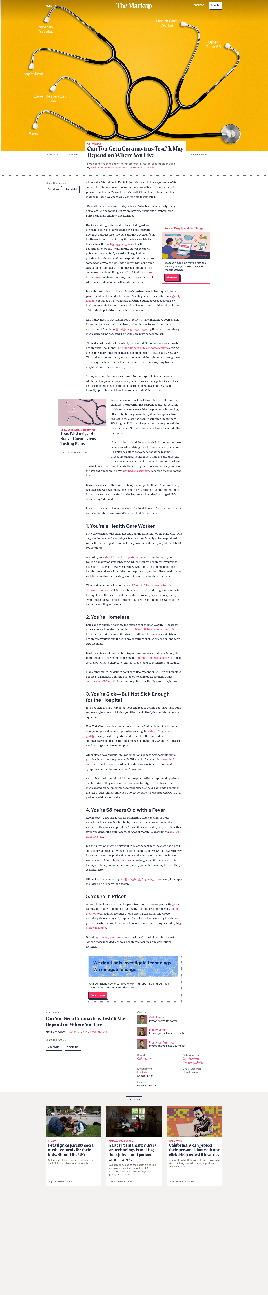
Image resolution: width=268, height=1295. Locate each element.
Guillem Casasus (197, 154)
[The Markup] (134, 5)
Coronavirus (94, 143)
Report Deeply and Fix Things (183, 228)
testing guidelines (121, 244)
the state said (124, 860)
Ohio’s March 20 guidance (140, 879)
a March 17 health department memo (125, 557)
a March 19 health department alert (154, 629)
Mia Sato (142, 1071)
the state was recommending (134, 329)
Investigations (98, 1031)
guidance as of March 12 (101, 681)
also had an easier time (137, 471)
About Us (198, 5)
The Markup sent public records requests (143, 348)
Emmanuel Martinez (144, 167)
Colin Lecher (99, 167)
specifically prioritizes (109, 937)
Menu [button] (49, 5)
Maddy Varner (116, 167)
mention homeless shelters (153, 658)
